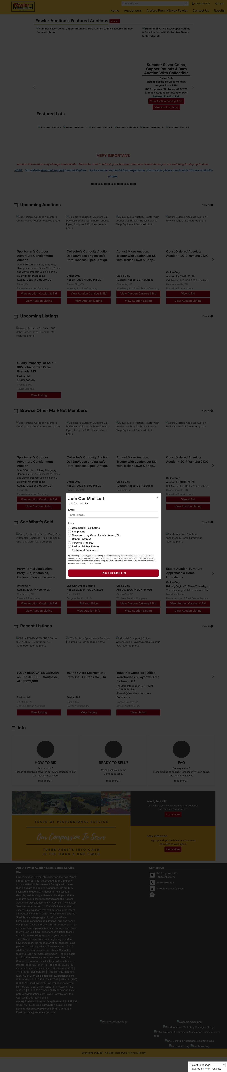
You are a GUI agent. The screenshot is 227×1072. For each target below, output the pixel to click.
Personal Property (82, 542)
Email (71, 509)
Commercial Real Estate (86, 527)
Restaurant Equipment (85, 550)
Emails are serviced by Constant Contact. (84, 563)
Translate (215, 1068)
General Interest (81, 538)
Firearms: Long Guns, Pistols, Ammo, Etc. (96, 535)
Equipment (78, 531)
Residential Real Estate (85, 546)
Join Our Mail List (113, 573)
